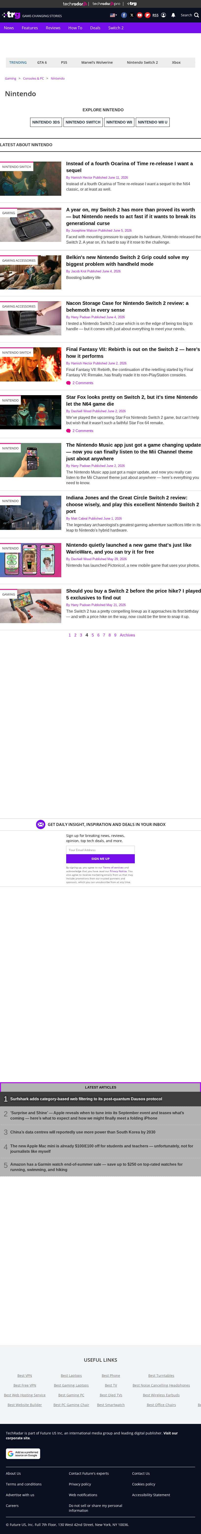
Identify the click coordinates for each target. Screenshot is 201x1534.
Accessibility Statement (151, 1495)
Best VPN (24, 1375)
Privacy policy (80, 1484)
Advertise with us (20, 1495)
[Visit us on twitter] (132, 15)
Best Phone (111, 1375)
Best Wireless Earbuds (161, 1395)
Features (30, 28)
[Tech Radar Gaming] (130, 4)
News (9, 28)
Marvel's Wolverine (97, 62)
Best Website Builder (25, 1404)
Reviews (53, 28)
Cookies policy (143, 1484)
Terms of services (113, 867)
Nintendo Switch (16, 167)
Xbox (176, 62)
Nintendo (58, 78)
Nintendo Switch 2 (142, 62)
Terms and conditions (24, 1484)
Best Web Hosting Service (25, 1395)
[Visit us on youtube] (140, 15)
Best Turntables (161, 1375)
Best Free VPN (24, 1385)
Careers (12, 1505)
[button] (190, 15)
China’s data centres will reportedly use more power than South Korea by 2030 (82, 1132)
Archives (127, 635)
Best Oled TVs (111, 1395)
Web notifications (83, 1495)
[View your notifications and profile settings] (173, 15)
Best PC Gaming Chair (71, 1404)
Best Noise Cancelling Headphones (161, 1385)
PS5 (64, 62)
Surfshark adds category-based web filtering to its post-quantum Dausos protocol (86, 1099)
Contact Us (141, 1473)
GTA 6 (42, 62)
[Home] (75, 4)
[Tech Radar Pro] (104, 4)
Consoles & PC (33, 78)
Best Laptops (71, 1375)
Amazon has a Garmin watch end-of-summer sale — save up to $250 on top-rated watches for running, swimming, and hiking (96, 1167)
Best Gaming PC (71, 1395)
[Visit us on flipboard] (148, 15)
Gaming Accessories (19, 260)
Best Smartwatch (111, 1404)
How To (75, 28)
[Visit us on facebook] (124, 15)
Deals (95, 28)
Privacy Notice (118, 871)
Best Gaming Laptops (71, 1385)
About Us (13, 1473)
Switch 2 (116, 28)
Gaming (10, 78)
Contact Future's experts (89, 1473)
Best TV (111, 1385)
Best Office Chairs (161, 1404)
